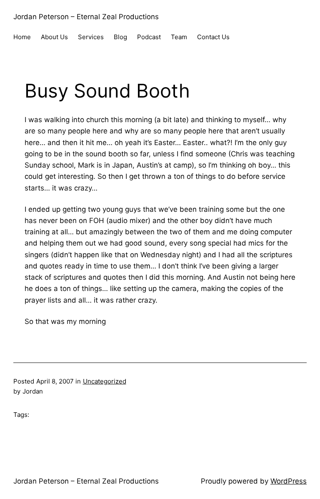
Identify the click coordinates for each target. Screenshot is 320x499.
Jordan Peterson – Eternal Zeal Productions (86, 17)
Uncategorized (104, 381)
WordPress (288, 481)
